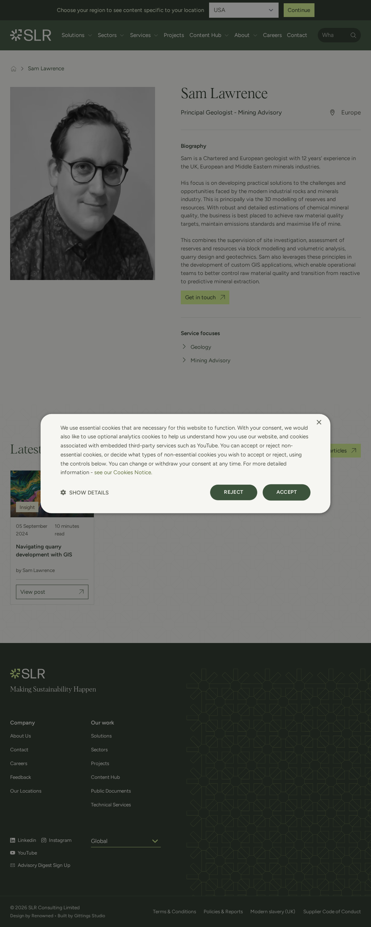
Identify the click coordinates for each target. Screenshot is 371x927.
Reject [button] (233, 492)
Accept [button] (286, 492)
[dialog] (185, 463)
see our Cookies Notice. (123, 472)
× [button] (318, 422)
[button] (85, 492)
